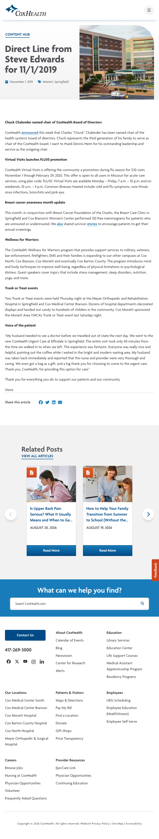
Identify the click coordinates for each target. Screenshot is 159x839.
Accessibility (134, 823)
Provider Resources (70, 760)
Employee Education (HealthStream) (122, 711)
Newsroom (64, 655)
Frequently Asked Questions (26, 798)
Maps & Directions (69, 700)
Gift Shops (63, 731)
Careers (10, 760)
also (60, 224)
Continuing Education (72, 783)
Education (114, 632)
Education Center (119, 648)
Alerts (60, 671)
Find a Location (67, 715)
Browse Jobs (14, 768)
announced (30, 132)
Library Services (118, 640)
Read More (59, 551)
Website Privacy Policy (95, 823)
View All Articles (37, 456)
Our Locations (15, 693)
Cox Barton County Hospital (26, 723)
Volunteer (12, 790)
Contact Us (25, 635)
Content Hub (17, 34)
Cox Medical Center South (24, 700)
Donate (61, 723)
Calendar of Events (70, 640)
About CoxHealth (69, 632)
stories (92, 224)
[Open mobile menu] (149, 10)
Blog (59, 648)
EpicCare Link (65, 768)
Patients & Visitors (70, 693)
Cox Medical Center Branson (26, 708)
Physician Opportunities (23, 783)
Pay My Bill (64, 708)
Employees (115, 693)
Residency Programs (121, 677)
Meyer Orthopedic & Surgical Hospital (26, 741)
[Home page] (25, 10)
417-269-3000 (18, 650)
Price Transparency (69, 738)
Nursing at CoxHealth (21, 775)
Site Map (117, 823)
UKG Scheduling (118, 700)
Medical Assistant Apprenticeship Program (124, 666)
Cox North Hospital (19, 731)
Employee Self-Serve (122, 721)
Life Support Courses (122, 655)
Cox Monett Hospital (20, 715)
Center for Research (70, 663)
